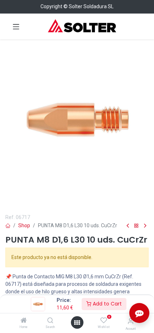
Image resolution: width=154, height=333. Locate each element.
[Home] (23, 321)
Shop (24, 225)
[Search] (50, 321)
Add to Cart (106, 303)
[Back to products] (136, 226)
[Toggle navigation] (16, 26)
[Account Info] (130, 321)
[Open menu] (77, 322)
